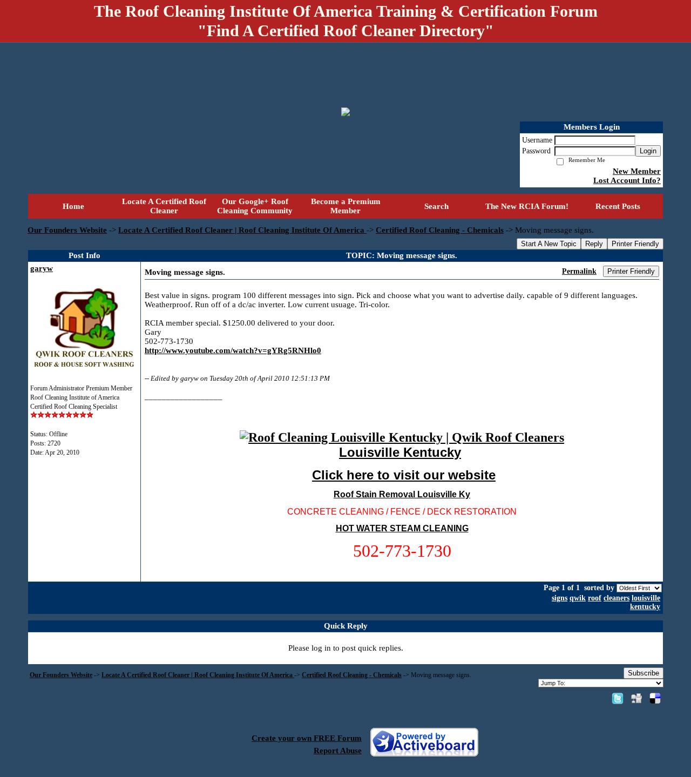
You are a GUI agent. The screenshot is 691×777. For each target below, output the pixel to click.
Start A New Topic (549, 244)
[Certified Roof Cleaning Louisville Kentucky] (402, 437)
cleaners (616, 598)
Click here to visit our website (404, 475)
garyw (41, 268)
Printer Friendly (635, 244)
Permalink (579, 271)
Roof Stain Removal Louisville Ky (402, 494)
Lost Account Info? (627, 180)
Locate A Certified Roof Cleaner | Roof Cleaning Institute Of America (242, 230)
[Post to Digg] (636, 698)
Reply (594, 244)
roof (594, 598)
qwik (578, 598)
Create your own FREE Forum (307, 738)
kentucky (645, 607)
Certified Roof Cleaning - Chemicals (440, 230)
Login (648, 151)
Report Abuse (338, 750)
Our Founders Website (67, 230)
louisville (646, 598)
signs (559, 598)
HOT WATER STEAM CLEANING (402, 528)
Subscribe (643, 673)
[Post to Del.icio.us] (655, 698)
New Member (637, 171)
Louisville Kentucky (400, 452)
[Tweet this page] (617, 698)
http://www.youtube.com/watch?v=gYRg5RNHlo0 (233, 350)
